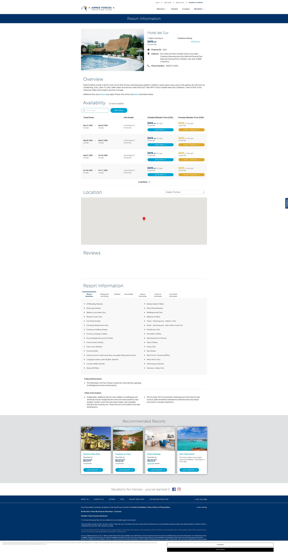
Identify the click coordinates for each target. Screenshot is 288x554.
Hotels (174, 9)
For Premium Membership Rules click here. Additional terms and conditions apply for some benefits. (108, 520)
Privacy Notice (165, 507)
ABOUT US (85, 499)
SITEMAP (112, 499)
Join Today (167, 2)
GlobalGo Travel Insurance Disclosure (94, 516)
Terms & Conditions (140, 507)
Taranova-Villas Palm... (92, 454)
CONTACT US (99, 499)
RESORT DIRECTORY (136, 499)
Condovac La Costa (123, 454)
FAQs (122, 499)
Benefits (198, 9)
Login (157, 2)
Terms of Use (152, 507)
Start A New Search (187, 454)
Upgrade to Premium (196, 2)
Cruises (186, 9)
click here (108, 539)
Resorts (160, 9)
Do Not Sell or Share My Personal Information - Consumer (101, 511)
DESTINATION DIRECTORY (159, 499)
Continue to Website (220, 549)
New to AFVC (180, 2)
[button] (84, 50)
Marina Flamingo (154, 454)
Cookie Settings (220, 544)
